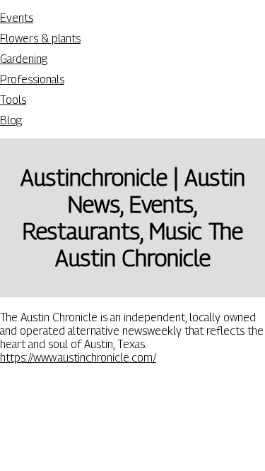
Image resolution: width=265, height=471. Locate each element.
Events (16, 18)
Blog (11, 120)
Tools (13, 100)
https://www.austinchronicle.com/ (78, 357)
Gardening (23, 59)
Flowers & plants (40, 38)
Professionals (32, 79)
